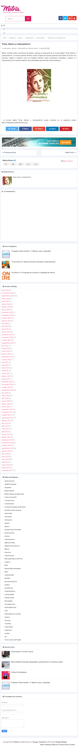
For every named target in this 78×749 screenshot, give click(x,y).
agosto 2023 (6, 321)
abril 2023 (5, 329)
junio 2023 (5, 326)
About (42, 744)
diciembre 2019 (7, 409)
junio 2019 (5, 426)
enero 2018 (6, 468)
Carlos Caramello (11, 497)
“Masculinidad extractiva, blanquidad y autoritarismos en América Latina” (37, 662)
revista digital (9, 594)
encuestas (8, 516)
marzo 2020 (6, 401)
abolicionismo (9, 481)
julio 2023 (5, 323)
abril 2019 (5, 432)
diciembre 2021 (7, 357)
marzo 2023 (6, 332)
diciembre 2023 (7, 312)
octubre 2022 (6, 340)
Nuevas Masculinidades (13, 568)
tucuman (8, 620)
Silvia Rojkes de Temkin (13, 614)
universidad (9, 627)
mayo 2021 (6, 368)
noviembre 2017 (7, 470)
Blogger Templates (39, 742)
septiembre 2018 (8, 448)
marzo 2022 (6, 351)
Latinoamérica (23, 48)
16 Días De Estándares (19, 672)
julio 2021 (5, 362)
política (7, 585)
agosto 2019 (6, 421)
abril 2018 (5, 462)
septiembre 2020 (8, 390)
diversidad (8, 513)
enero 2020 (6, 407)
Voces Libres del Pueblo (13, 640)
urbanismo (8, 630)
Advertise (55, 744)
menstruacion (9, 555)
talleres (7, 617)
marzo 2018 (6, 465)
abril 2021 (5, 371)
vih (6, 636)
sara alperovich (10, 604)
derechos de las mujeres (13, 510)
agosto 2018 (6, 451)
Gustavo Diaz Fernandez (13, 529)
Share (26, 129)
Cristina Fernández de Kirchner (15, 507)
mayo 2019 (6, 429)
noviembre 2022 (7, 337)
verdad (7, 633)
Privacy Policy (64, 744)
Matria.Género (8, 160)
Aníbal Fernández (10, 484)
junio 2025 (5, 290)
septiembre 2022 (8, 343)
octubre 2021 (6, 360)
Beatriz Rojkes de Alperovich (14, 494)
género (14, 48)
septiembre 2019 (8, 418)
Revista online (33, 48)
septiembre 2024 (8, 296)
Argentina (8, 487)
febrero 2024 (6, 307)
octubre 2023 (6, 318)
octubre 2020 (6, 387)
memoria (8, 552)
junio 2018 (5, 457)
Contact (72, 744)
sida (6, 610)
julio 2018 (5, 454)
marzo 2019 (6, 434)
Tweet (13, 129)
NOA (6, 565)
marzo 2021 (6, 373)
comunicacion (9, 500)
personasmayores (11, 581)
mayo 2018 (6, 459)
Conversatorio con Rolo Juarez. (22, 652)
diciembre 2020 (7, 382)
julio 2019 (5, 423)
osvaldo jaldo (9, 575)
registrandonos (10, 591)
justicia (7, 536)
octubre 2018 (6, 445)
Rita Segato (8, 601)
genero (7, 523)
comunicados (9, 504)
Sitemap (48, 744)
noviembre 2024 (7, 293)
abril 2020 (5, 398)
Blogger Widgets (61, 742)
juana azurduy (9, 533)
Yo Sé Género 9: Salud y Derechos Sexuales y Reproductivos (34, 262)
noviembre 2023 (7, 315)
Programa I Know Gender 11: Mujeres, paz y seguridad (31, 251)
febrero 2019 (6, 437)
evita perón (7, 48)
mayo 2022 (6, 348)
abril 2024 (5, 301)
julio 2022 (5, 346)
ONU (6, 572)
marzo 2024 (6, 304)
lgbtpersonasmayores (12, 546)
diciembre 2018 (7, 440)
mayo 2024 (6, 299)
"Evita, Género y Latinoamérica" (22, 177)
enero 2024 (6, 310)
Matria (7, 549)
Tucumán (8, 623)
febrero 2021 (6, 376)
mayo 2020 (6, 396)
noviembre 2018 (7, 443)
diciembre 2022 (7, 335)
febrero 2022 (6, 354)
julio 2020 (5, 393)
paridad (7, 578)
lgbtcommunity (10, 542)
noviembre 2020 (7, 384)
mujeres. (8, 562)
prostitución (9, 588)
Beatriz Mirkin (9, 491)
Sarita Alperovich (10, 607)
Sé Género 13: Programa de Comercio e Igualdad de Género (33, 273)
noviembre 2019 (7, 412)
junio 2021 (5, 365)
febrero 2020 (6, 404)
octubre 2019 (6, 415)
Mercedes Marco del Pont (13, 559)
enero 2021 (6, 379)
